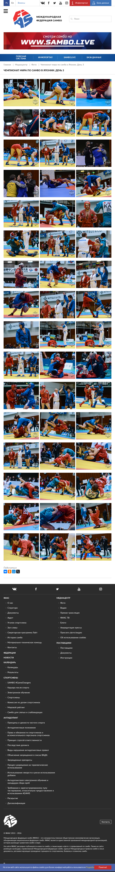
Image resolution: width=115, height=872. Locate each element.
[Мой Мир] (14, 571)
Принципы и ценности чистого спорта (26, 723)
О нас (10, 603)
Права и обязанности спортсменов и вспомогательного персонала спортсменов (28, 734)
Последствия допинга (18, 745)
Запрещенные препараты (19, 760)
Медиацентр (21, 65)
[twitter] (55, 3)
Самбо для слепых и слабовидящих (24, 712)
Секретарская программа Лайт (22, 633)
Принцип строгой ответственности (24, 740)
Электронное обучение (18, 693)
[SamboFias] (10, 821)
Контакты (12, 648)
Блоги (63, 623)
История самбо (14, 638)
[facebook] (49, 3)
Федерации (10, 653)
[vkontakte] (43, 3)
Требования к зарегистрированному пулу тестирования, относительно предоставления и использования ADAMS (30, 790)
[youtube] (61, 3)
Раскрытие (12, 798)
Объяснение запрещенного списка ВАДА (27, 755)
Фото (34, 65)
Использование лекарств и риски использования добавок (31, 774)
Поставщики (63, 643)
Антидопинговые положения (21, 728)
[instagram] (67, 3)
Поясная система (21, 57)
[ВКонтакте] (5, 571)
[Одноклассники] (9, 571)
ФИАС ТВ (64, 618)
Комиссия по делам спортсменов (23, 703)
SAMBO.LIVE (70, 57)
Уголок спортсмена (16, 623)
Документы (13, 613)
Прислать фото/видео (71, 633)
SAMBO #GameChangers (19, 683)
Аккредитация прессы (71, 628)
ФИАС (6, 598)
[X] (18, 571)
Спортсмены (11, 678)
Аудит (10, 618)
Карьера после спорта (18, 688)
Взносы (21, 3)
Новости (9, 658)
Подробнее (91, 867)
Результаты (12, 672)
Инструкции (66, 658)
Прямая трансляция (70, 613)
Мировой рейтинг (16, 707)
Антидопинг (11, 718)
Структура (12, 608)
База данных (94, 57)
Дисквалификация (16, 803)
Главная (8, 65)
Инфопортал (45, 57)
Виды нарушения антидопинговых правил (28, 750)
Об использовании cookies (73, 638)
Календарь (10, 663)
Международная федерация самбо (49, 19)
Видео (63, 608)
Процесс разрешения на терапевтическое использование (27, 766)
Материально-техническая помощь (24, 643)
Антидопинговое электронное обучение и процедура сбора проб (27, 781)
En (12, 3)
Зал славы (12, 628)
